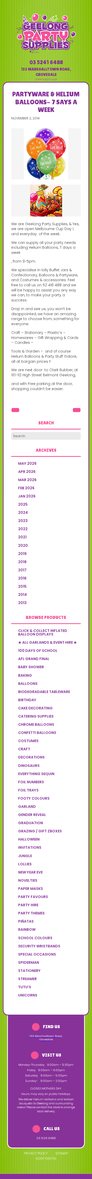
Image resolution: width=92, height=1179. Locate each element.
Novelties (27, 880)
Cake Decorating (35, 708)
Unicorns (27, 995)
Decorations (31, 757)
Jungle (25, 855)
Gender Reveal (32, 814)
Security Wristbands (39, 946)
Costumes (28, 740)
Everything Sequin (36, 773)
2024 (23, 512)
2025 (23, 504)
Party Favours (33, 896)
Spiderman (28, 962)
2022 (23, 528)
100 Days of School (37, 650)
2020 (23, 545)
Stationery (29, 970)
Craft (24, 749)
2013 (22, 602)
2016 (22, 578)
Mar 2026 (27, 479)
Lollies (25, 864)
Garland (27, 806)
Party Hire (28, 905)
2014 (22, 594)
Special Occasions (37, 954)
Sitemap (61, 1153)
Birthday (27, 699)
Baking (25, 675)
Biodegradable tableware (44, 691)
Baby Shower (31, 667)
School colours (35, 937)
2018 (22, 561)
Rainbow (27, 929)
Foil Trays (28, 790)
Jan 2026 (27, 496)
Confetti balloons (37, 732)
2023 (23, 520)
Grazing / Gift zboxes (40, 831)
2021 (22, 537)
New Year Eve (30, 872)
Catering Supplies (36, 716)
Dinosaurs (29, 765)
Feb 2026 (26, 488)
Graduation (30, 822)
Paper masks (30, 888)
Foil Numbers (31, 782)
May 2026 (27, 463)
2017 (22, 570)
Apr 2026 (27, 471)
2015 (22, 586)
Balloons (28, 683)
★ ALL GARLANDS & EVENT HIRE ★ (47, 642)
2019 (22, 553)
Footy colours (34, 798)
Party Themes (31, 913)
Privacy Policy (36, 1153)
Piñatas (26, 921)
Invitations (29, 847)
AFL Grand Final (33, 658)
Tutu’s (24, 987)
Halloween (29, 839)
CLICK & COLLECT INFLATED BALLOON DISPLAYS (42, 632)
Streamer (27, 978)
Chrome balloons (36, 724)
